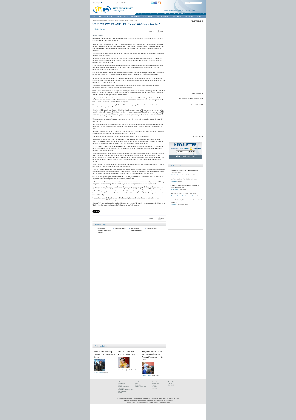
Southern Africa (152, 229)
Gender (198, 16)
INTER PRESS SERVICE (123, 8)
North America (194, 13)
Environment (135, 16)
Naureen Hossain (98, 372)
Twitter (170, 383)
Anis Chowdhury (175, 175)
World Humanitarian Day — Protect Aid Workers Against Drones (104, 354)
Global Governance (162, 16)
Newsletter (138, 382)
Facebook (171, 385)
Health (126, 20)
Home (94, 16)
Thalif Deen (174, 181)
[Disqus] (129, 315)
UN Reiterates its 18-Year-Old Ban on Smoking (184, 179)
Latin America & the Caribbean (164, 13)
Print (161, 31)
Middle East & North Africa (181, 13)
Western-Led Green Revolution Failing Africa (183, 193)
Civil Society (188, 16)
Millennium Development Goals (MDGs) (104, 230)
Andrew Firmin (175, 189)
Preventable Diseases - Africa (136, 229)
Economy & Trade (122, 16)
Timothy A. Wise (175, 196)
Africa (139, 13)
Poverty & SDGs (133, 20)
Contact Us (155, 382)
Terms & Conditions (165, 402)
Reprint (150, 31)
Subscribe (138, 385)
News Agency (118, 10)
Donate (154, 385)
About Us (154, 386)
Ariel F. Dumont (122, 370)
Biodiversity (181, 204)
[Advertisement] (129, 258)
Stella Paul (174, 204)
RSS (136, 383)
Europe (152, 13)
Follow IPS (171, 382)
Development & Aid (105, 16)
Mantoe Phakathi (99, 29)
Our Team (154, 388)
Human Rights (148, 16)
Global (202, 13)
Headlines (121, 20)
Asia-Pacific (145, 13)
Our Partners (155, 383)
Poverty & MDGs (120, 229)
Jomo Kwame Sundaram (188, 196)
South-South (176, 16)
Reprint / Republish (140, 386)
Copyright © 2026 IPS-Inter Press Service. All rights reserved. (142, 402)
